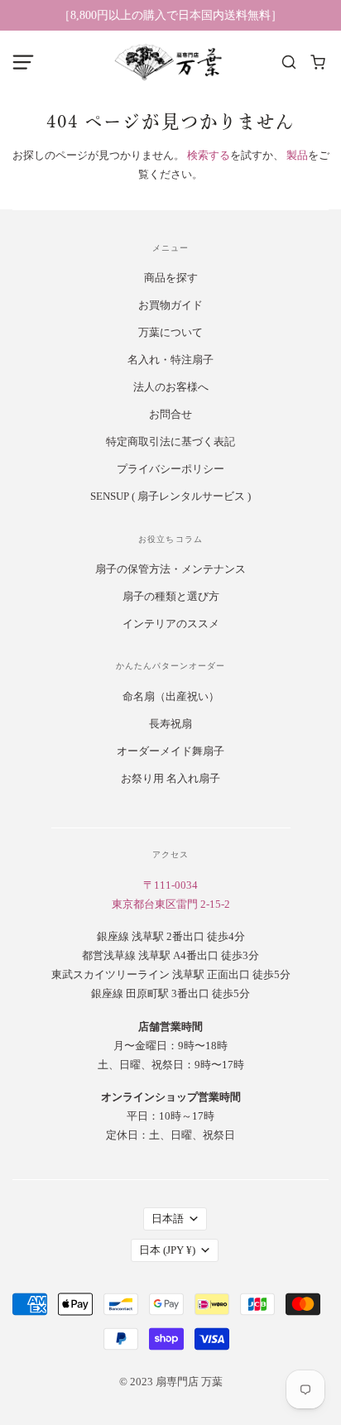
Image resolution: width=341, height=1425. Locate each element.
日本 (167, 1250)
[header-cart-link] (318, 62)
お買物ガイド (170, 305)
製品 (297, 155)
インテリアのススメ (170, 623)
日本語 (167, 1218)
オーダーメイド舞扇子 (170, 751)
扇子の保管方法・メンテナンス (170, 569)
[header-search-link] (289, 62)
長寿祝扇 (170, 723)
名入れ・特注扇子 (170, 359)
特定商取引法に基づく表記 (170, 441)
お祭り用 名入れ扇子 (170, 778)
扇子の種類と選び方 (170, 596)
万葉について (170, 332)
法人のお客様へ (171, 387)
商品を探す (171, 277)
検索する (208, 155)
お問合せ (170, 414)
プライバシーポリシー (170, 469)
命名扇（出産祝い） (170, 696)
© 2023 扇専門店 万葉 (171, 1381)
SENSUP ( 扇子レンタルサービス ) (170, 496)
